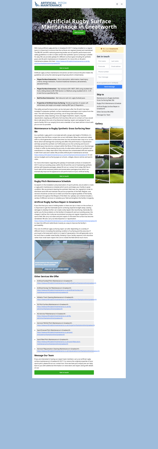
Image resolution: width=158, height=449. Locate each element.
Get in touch (79, 32)
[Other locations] (117, 4)
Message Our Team (103, 115)
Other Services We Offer (105, 112)
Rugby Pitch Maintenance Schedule (109, 103)
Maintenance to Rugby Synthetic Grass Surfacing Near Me (108, 99)
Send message (109, 87)
